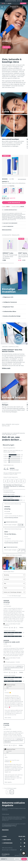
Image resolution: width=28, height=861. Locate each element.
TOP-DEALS (23, 3)
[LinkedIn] (20, 846)
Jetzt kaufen (6, 47)
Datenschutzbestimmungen (9, 824)
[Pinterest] (24, 846)
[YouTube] (24, 843)
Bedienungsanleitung (6, 229)
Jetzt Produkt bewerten (22, 179)
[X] (20, 843)
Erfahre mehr (6, 368)
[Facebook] (24, 839)
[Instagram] (20, 839)
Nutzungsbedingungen (6, 826)
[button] (24, 853)
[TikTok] (20, 849)
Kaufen (24, 859)
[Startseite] (14, 7)
